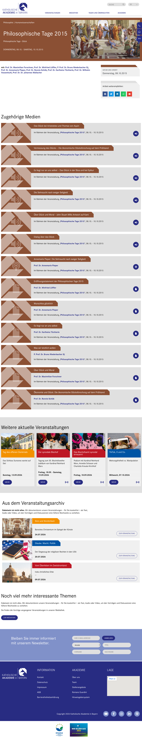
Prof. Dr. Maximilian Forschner (19, 67)
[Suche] (123, 4)
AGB (39, 692)
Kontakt (40, 677)
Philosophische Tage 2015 (72, 132)
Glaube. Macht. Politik (45, 543)
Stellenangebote (79, 687)
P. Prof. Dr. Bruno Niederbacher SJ (72, 67)
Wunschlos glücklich (43, 303)
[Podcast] (137, 714)
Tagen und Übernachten (99, 13)
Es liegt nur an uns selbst (45, 325)
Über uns (76, 677)
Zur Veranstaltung (127, 533)
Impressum (42, 687)
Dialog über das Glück (44, 236)
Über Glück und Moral (44, 370)
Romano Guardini (79, 692)
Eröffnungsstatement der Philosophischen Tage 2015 (58, 281)
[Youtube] (106, 714)
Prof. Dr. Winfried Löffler (45, 67)
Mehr (7, 482)
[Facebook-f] (113, 714)
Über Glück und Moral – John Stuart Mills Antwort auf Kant (61, 214)
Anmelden (108, 638)
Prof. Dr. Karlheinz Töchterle (60, 69)
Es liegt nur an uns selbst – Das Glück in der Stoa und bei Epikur (64, 170)
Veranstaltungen (52, 13)
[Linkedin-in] (129, 714)
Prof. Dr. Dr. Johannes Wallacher (27, 72)
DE (131, 4)
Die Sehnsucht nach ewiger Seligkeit (51, 192)
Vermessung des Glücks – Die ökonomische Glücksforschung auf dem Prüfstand (71, 147)
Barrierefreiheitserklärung (48, 697)
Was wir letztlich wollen (45, 347)
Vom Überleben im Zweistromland (51, 565)
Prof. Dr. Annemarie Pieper (13, 69)
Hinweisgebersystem (81, 697)
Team (74, 682)
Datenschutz (42, 682)
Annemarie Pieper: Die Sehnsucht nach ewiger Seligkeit (60, 259)
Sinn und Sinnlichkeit (45, 520)
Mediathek (73, 13)
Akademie (122, 13)
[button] (105, 94)
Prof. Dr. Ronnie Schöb (36, 69)
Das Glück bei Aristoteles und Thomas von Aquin (56, 125)
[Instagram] (121, 714)
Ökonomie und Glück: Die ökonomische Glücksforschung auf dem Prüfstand (69, 392)
